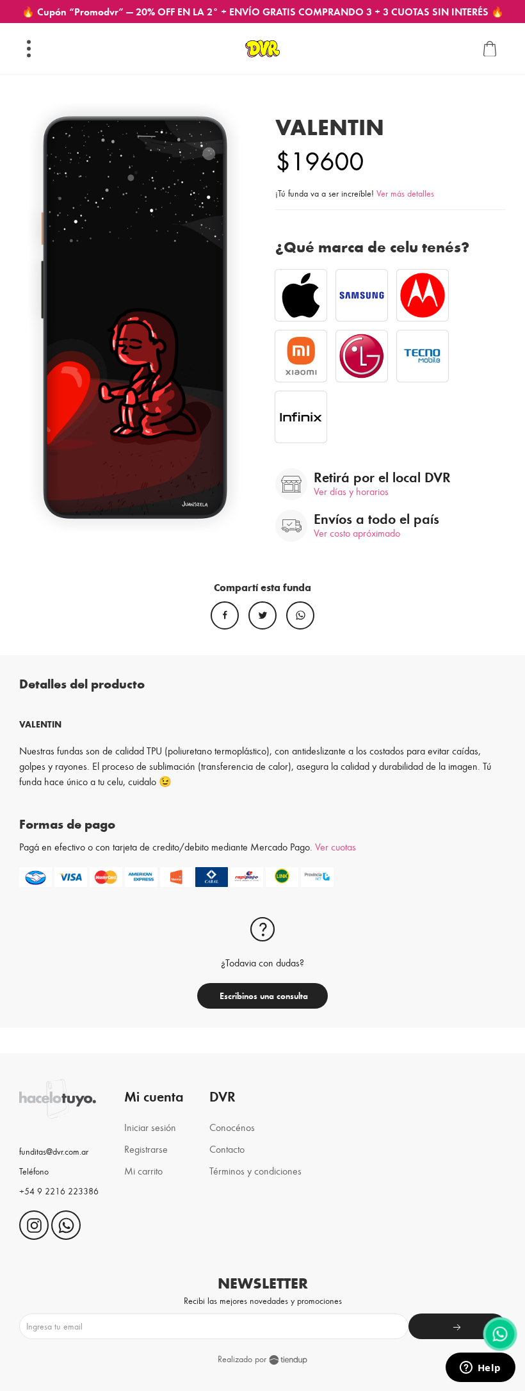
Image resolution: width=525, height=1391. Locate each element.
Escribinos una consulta (262, 995)
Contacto (227, 1148)
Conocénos (232, 1127)
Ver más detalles (405, 193)
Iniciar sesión (150, 1127)
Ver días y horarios (351, 491)
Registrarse (146, 1148)
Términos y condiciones (255, 1170)
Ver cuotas (335, 846)
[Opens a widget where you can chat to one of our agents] (480, 1369)
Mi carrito (143, 1170)
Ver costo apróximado (357, 532)
